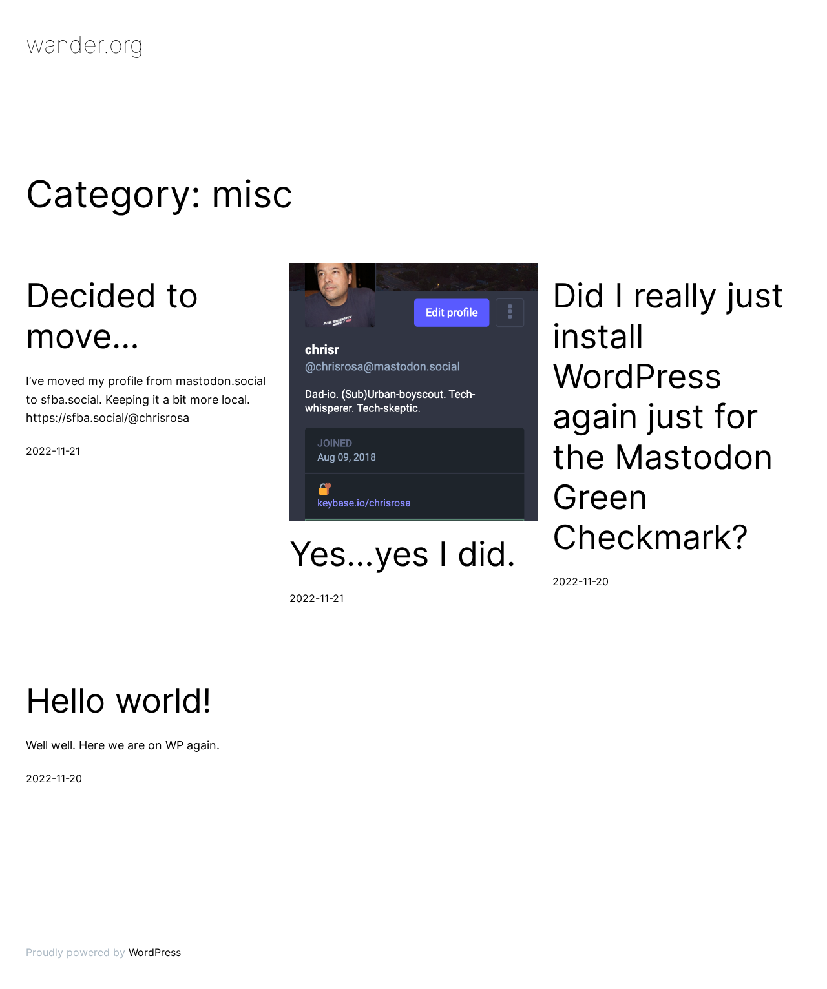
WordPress (155, 952)
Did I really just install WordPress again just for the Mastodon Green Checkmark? (668, 416)
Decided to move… (112, 316)
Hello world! (118, 701)
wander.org (84, 44)
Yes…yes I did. (402, 554)
